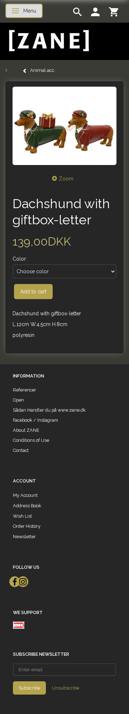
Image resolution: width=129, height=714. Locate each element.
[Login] (95, 11)
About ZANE (26, 430)
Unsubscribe (65, 688)
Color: (20, 259)
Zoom (66, 179)
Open (18, 400)
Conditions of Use (31, 440)
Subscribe (29, 688)
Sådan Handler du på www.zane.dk (49, 410)
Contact (21, 450)
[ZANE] (48, 41)
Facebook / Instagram (35, 420)
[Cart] (114, 11)
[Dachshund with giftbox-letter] (64, 126)
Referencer (24, 390)
